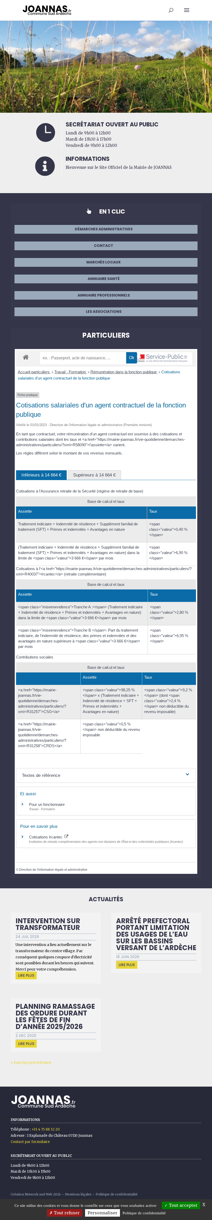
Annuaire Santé (104, 278)
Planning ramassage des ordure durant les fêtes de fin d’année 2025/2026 (55, 1016)
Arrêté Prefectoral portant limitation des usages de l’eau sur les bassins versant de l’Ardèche (156, 934)
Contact (103, 245)
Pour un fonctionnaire (47, 804)
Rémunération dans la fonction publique (124, 372)
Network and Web (38, 1194)
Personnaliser (102, 1212)
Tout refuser (66, 1212)
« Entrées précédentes (31, 1062)
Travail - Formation (70, 372)
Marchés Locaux (103, 262)
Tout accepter (183, 1205)
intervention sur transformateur (48, 924)
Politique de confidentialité (117, 1194)
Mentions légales (78, 1194)
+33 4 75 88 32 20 (46, 1129)
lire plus (26, 975)
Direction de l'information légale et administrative (53, 870)
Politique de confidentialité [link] (144, 1213)
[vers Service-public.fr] (159, 358)
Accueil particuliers (34, 372)
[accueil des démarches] (26, 357)
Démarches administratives (104, 229)
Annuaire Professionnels (104, 295)
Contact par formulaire (30, 1142)
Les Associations (104, 311)
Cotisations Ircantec (46, 837)
